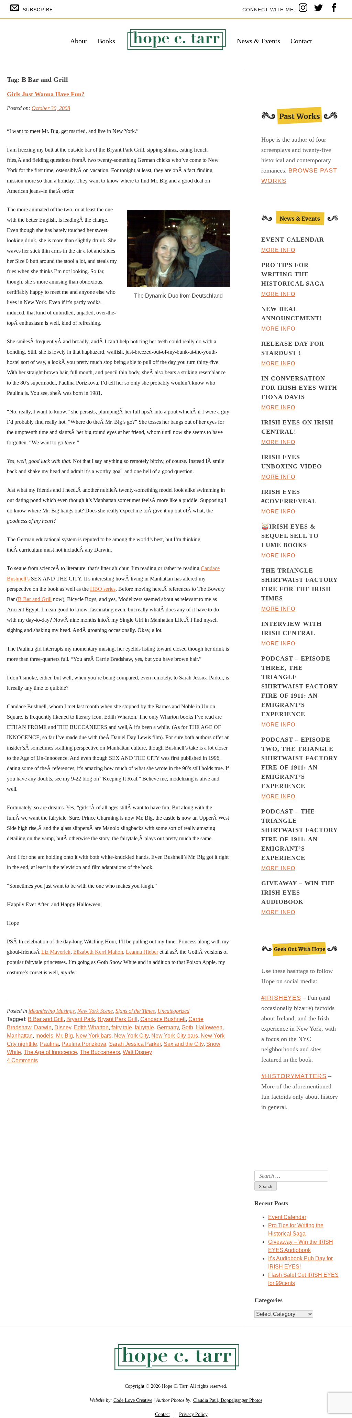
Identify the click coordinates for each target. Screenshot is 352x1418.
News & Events (258, 41)
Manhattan (20, 1036)
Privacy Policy (193, 1414)
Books (106, 41)
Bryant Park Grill (118, 1019)
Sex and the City (184, 1044)
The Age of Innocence (50, 1052)
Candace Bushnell (163, 1019)
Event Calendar (287, 1217)
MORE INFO (278, 250)
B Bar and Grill (35, 599)
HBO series (103, 589)
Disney (62, 1027)
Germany (168, 1027)
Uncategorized (173, 1011)
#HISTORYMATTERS (294, 1076)
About (78, 41)
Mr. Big (64, 1036)
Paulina (49, 1044)
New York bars (93, 1036)
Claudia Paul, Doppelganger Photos (227, 1400)
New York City (131, 1036)
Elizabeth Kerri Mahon (98, 952)
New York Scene (95, 1011)
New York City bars (174, 1036)
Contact (301, 41)
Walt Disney (137, 1052)
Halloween (209, 1027)
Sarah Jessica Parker (135, 1044)
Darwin (43, 1027)
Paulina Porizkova (84, 1044)
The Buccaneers (100, 1052)
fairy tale (121, 1027)
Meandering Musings (52, 1011)
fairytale (144, 1027)
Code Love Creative (132, 1400)
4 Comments (22, 1060)
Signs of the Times (135, 1011)
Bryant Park (80, 1019)
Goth (187, 1027)
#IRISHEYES (281, 997)
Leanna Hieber (142, 952)
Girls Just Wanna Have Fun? (46, 94)
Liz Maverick (55, 952)
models (44, 1036)
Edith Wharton (91, 1027)
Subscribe (38, 9)
